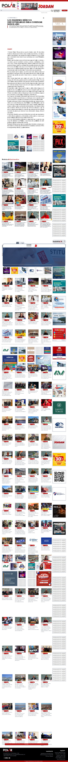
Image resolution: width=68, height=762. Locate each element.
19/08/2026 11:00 (46, 711)
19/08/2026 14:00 (7, 711)
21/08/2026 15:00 (32, 172)
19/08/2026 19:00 (33, 624)
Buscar (65, 10)
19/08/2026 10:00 (20, 739)
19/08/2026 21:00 (7, 596)
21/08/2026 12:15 (6, 204)
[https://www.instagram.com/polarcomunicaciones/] (18, 7)
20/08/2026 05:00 (46, 528)
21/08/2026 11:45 (32, 204)
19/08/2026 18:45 (46, 624)
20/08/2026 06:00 (33, 528)
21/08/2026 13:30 (19, 188)
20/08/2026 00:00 (7, 562)
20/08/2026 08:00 (7, 528)
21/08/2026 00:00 (46, 407)
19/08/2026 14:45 (33, 682)
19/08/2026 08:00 (46, 739)
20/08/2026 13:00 (7, 493)
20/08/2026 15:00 (20, 476)
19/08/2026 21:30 (46, 562)
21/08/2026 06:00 (20, 389)
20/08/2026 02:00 (33, 545)
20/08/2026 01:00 (46, 545)
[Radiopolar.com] (1, 10)
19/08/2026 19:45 (46, 596)
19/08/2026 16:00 (7, 682)
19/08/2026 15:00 (20, 682)
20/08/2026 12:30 (33, 493)
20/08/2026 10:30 (20, 510)
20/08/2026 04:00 (7, 545)
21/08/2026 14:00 (6, 188)
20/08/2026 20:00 (7, 441)
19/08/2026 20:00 (33, 596)
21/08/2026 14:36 (45, 172)
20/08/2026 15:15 (7, 476)
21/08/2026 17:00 (6, 172)
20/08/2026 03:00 (20, 545)
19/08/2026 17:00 (46, 653)
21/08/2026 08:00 (46, 372)
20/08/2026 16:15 (20, 458)
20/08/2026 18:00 (33, 441)
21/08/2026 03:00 (7, 407)
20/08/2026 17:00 (46, 441)
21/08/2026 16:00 (19, 172)
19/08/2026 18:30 (7, 653)
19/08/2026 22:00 (33, 562)
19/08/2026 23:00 (20, 562)
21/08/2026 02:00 (20, 407)
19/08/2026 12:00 (33, 711)
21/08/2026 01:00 (33, 407)
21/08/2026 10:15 (45, 221)
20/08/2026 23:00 (7, 424)
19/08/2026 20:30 (20, 596)
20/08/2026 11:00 (7, 510)
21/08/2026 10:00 (20, 372)
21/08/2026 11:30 (45, 204)
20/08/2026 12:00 (46, 493)
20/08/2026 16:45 (7, 458)
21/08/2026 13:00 (32, 188)
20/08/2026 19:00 (20, 441)
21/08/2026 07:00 (7, 389)
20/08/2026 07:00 (20, 528)
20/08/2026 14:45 (33, 476)
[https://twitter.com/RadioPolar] (18, 5)
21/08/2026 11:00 (19, 221)
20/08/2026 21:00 (33, 424)
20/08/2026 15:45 (46, 458)
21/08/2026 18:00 (7, 285)
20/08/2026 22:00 (20, 424)
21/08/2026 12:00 (19, 204)
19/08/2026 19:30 (7, 624)
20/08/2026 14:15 (46, 476)
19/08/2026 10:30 (7, 739)
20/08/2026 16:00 (33, 458)
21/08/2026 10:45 (32, 221)
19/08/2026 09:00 (33, 739)
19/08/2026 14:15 (46, 682)
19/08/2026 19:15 (20, 624)
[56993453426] (18, 2)
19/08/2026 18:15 (20, 653)
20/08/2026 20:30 (46, 424)
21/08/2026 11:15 (6, 221)
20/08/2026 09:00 (46, 510)
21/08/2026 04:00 (46, 389)
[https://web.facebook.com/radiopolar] (18, 4)
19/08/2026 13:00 (20, 711)
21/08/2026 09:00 (33, 372)
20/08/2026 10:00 (33, 510)
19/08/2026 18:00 (33, 653)
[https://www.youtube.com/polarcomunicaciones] (18, 8)
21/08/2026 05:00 (33, 389)
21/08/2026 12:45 (45, 188)
